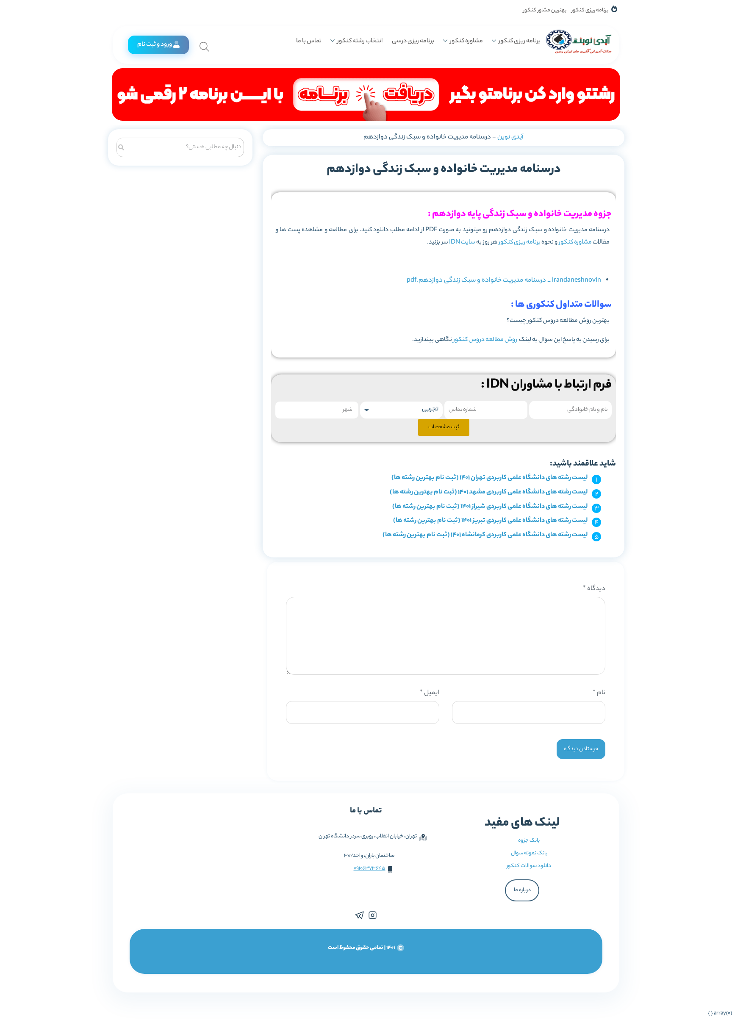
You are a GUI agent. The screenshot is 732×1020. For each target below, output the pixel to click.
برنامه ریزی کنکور (589, 10)
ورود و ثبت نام (154, 45)
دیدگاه (594, 589)
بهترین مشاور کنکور (544, 10)
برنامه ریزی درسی (413, 41)
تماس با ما (309, 41)
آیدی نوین (510, 137)
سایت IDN (462, 243)
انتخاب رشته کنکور (360, 41)
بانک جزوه (529, 840)
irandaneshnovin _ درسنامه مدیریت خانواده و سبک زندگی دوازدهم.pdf (504, 280)
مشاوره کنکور (466, 41)
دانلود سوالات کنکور (529, 866)
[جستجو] (121, 146)
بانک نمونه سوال (529, 853)
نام (599, 693)
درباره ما (522, 890)
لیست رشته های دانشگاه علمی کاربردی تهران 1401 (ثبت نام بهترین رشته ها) (489, 478)
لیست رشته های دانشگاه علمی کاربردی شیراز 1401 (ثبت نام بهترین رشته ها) (490, 507)
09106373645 (369, 868)
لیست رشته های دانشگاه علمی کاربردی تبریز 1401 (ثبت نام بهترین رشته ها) (490, 521)
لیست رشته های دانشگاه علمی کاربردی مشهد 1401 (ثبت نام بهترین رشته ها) (489, 492)
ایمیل (429, 693)
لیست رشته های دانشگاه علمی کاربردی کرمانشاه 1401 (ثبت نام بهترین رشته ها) (485, 535)
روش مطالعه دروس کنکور (485, 340)
